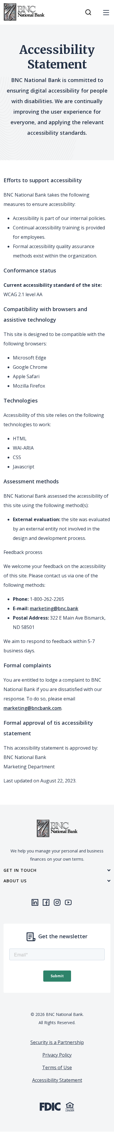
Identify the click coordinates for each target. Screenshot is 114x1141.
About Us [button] (15, 881)
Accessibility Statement (57, 1080)
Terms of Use (57, 1067)
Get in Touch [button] (20, 870)
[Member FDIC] (50, 1106)
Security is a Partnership (57, 1042)
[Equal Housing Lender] (70, 1106)
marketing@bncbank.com (32, 708)
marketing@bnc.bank (54, 608)
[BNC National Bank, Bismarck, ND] (24, 12)
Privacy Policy (57, 1055)
